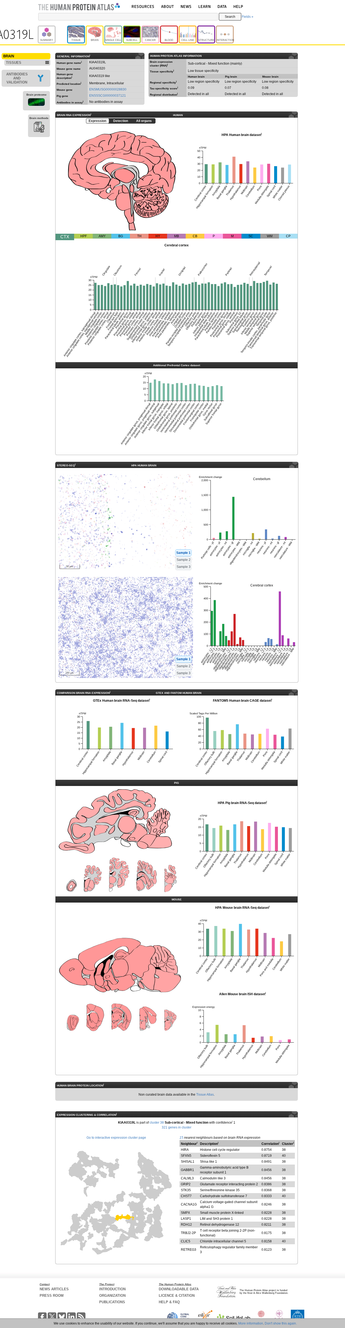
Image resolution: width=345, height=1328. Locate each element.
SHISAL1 (187, 1161)
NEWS (186, 6)
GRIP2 (186, 1184)
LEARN (204, 6)
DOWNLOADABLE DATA (179, 1289)
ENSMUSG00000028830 (107, 89)
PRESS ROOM (52, 1296)
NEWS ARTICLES (54, 1289)
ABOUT (167, 6)
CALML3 (187, 1178)
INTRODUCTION (112, 1289)
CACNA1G (189, 1204)
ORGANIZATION (112, 1296)
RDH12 (186, 1224)
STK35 (186, 1190)
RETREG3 (188, 1250)
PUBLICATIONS (112, 1302)
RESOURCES (143, 6)
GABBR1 (187, 1170)
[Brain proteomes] (36, 102)
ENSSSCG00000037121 (107, 95)
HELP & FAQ (169, 1302)
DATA (222, 6)
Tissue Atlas (205, 1094)
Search (230, 17)
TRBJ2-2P (188, 1233)
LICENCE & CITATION (177, 1296)
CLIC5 (185, 1241)
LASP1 (186, 1219)
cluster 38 (157, 1122)
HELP (238, 6)
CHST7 (186, 1196)
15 (181, 1138)
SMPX (185, 1213)
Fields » (247, 17)
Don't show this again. (281, 1323)
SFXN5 (186, 1156)
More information (250, 1323)
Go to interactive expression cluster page (116, 1138)
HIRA (185, 1150)
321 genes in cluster (176, 1127)
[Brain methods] (39, 128)
